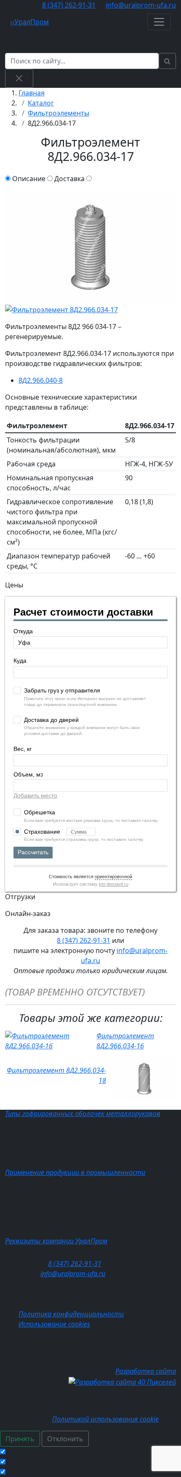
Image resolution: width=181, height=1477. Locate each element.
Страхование (43, 831)
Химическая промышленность (67, 1195)
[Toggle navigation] (159, 21)
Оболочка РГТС (42, 1156)
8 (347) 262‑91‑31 (69, 5)
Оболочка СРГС (42, 1126)
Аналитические (32, 1461)
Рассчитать (33, 852)
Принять (20, 1438)
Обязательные (31, 1451)
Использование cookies (54, 1324)
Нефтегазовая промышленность (72, 1185)
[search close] (19, 78)
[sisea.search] (167, 61)
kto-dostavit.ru (113, 884)
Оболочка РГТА (42, 1136)
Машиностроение (48, 1215)
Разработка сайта (145, 1371)
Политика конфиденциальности (71, 1314)
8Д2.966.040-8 (41, 380)
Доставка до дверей (51, 719)
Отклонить (65, 1438)
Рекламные (25, 1472)
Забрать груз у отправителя (62, 690)
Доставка (69, 178)
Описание (28, 178)
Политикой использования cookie (105, 1419)
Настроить (114, 1438)
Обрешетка (39, 812)
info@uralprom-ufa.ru (141, 5)
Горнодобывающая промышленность (79, 1225)
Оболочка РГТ (40, 1146)
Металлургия (40, 1205)
